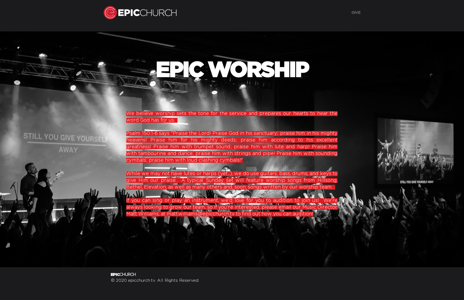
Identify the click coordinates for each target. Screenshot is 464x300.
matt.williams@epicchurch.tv (200, 214)
